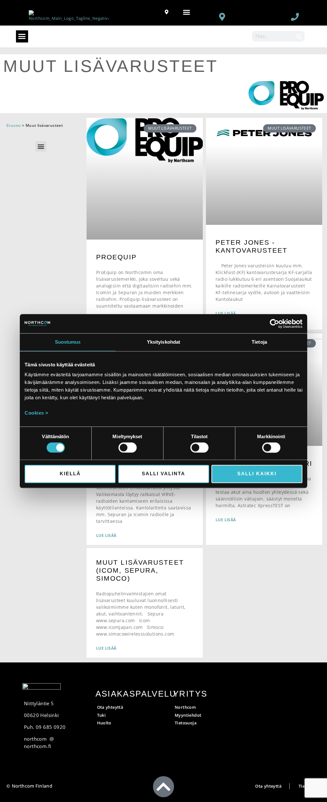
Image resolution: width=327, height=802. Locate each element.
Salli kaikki (257, 474)
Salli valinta (163, 474)
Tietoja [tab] (259, 342)
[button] (186, 12)
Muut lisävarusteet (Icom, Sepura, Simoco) (140, 570)
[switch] (127, 447)
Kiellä (70, 474)
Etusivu (13, 125)
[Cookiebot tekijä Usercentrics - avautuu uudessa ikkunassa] (274, 323)
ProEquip (116, 257)
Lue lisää (106, 535)
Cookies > (37, 413)
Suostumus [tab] (68, 342)
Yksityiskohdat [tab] (163, 342)
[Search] (299, 36)
